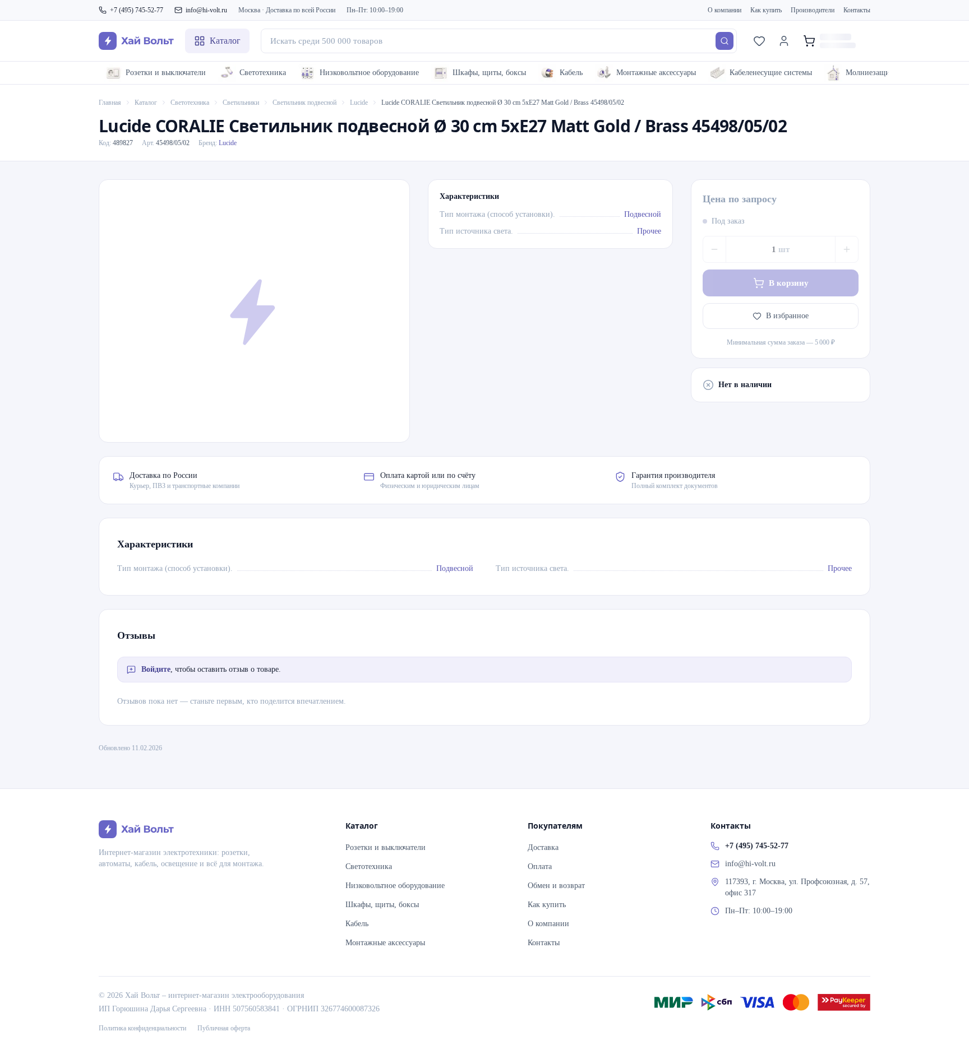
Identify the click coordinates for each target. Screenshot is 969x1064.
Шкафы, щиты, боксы (489, 72)
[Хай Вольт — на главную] (136, 41)
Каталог (146, 102)
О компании (724, 10)
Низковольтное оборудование (369, 72)
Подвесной (642, 214)
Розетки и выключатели (166, 72)
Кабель (571, 72)
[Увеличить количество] (847, 249)
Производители (812, 10)
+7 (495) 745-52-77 (136, 10)
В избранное (787, 316)
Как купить (766, 10)
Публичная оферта (223, 1028)
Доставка (543, 847)
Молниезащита (871, 72)
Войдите (155, 669)
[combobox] (499, 41)
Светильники (241, 102)
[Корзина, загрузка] (833, 41)
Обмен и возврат (556, 885)
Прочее (649, 231)
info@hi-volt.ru (206, 10)
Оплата (540, 866)
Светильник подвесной (304, 102)
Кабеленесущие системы (771, 72)
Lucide (359, 102)
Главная (110, 102)
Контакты (856, 10)
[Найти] (724, 41)
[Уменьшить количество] (714, 249)
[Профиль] (784, 41)
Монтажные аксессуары (656, 72)
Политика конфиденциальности (142, 1028)
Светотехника (262, 72)
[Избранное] (759, 41)
